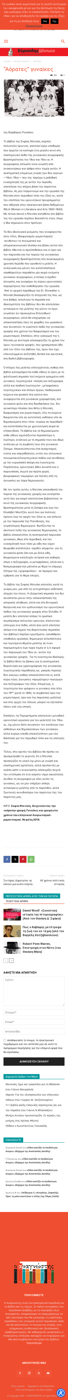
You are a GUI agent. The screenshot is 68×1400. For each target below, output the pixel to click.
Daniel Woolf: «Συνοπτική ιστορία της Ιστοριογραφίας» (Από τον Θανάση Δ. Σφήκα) (43, 914)
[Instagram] (29, 1373)
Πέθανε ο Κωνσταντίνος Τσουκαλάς (26, 1125)
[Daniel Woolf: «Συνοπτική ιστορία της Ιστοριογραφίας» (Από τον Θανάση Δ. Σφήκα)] (12, 915)
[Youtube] (48, 1373)
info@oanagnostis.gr (42, 1350)
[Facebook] (6, 859)
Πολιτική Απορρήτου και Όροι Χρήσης (34, 1389)
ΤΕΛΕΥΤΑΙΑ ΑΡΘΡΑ (17, 901)
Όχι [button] (54, 21)
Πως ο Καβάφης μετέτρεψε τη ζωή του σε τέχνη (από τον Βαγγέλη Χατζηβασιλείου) (43, 931)
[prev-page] (5, 960)
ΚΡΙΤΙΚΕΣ (37, 61)
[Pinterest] (23, 859)
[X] (15, 859)
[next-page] (11, 960)
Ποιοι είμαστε (18, 1386)
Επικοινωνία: (22, 1350)
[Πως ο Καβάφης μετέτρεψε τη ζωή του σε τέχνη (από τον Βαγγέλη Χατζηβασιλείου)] (12, 931)
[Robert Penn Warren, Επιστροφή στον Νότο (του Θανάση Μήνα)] (12, 948)
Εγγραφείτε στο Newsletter (41, 1386)
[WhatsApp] (31, 859)
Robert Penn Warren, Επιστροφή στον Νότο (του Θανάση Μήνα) (42, 947)
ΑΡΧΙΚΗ (7, 61)
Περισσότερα (34, 1343)
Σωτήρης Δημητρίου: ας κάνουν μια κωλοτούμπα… (18, 882)
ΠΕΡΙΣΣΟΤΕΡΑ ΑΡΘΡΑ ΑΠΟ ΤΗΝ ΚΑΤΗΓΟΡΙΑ (32, 896)
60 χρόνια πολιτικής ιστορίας (52, 882)
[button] (6, 41)
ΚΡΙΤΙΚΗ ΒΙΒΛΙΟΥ (22, 61)
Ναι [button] (45, 21)
